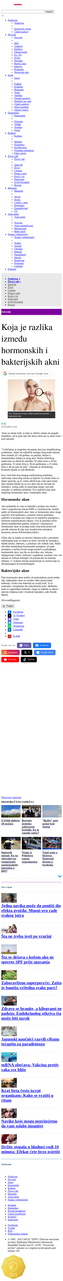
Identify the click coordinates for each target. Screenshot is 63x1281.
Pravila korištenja (16, 1211)
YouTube (12, 659)
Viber (16, 619)
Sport (10, 75)
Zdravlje (12, 284)
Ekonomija (13, 112)
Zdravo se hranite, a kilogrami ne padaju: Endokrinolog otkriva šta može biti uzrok (31, 1013)
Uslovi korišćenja (17, 1214)
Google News (47, 652)
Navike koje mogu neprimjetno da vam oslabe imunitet (29, 1123)
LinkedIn (18, 629)
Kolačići (12, 1216)
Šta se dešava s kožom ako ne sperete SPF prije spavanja (27, 959)
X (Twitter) (19, 615)
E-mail (16, 636)
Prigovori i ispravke (11, 797)
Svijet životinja (15, 302)
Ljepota (12, 290)
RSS (10, 1231)
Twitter (11, 1228)
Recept (11, 304)
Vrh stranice (11, 1171)
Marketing (13, 1208)
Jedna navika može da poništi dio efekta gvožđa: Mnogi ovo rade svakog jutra (31, 910)
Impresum (13, 1219)
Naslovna (12, 20)
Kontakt (12, 1205)
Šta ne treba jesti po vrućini (26, 936)
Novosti (12, 34)
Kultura (12, 133)
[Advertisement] (31, 698)
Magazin (12, 188)
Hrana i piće (14, 293)
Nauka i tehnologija (18, 234)
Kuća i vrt (13, 296)
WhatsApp (18, 626)
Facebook (18, 612)
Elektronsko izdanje (18, 1233)
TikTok (30, 659)
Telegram (18, 622)
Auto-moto (13, 214)
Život (10, 287)
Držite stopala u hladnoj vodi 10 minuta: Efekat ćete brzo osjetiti (30, 1149)
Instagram (12, 652)
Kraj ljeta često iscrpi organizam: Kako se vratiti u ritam (27, 1095)
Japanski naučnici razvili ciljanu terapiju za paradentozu (30, 1041)
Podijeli (9, 606)
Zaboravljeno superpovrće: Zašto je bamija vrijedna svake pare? (31, 985)
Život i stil (13, 156)
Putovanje (13, 299)
